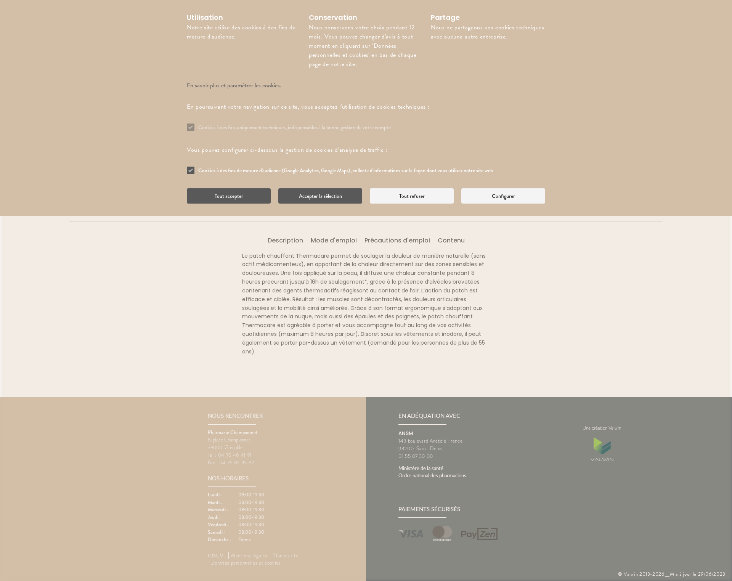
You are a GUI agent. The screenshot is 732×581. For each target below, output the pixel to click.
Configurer (503, 196)
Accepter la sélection (320, 196)
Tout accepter (229, 196)
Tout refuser (412, 196)
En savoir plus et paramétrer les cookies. (234, 85)
